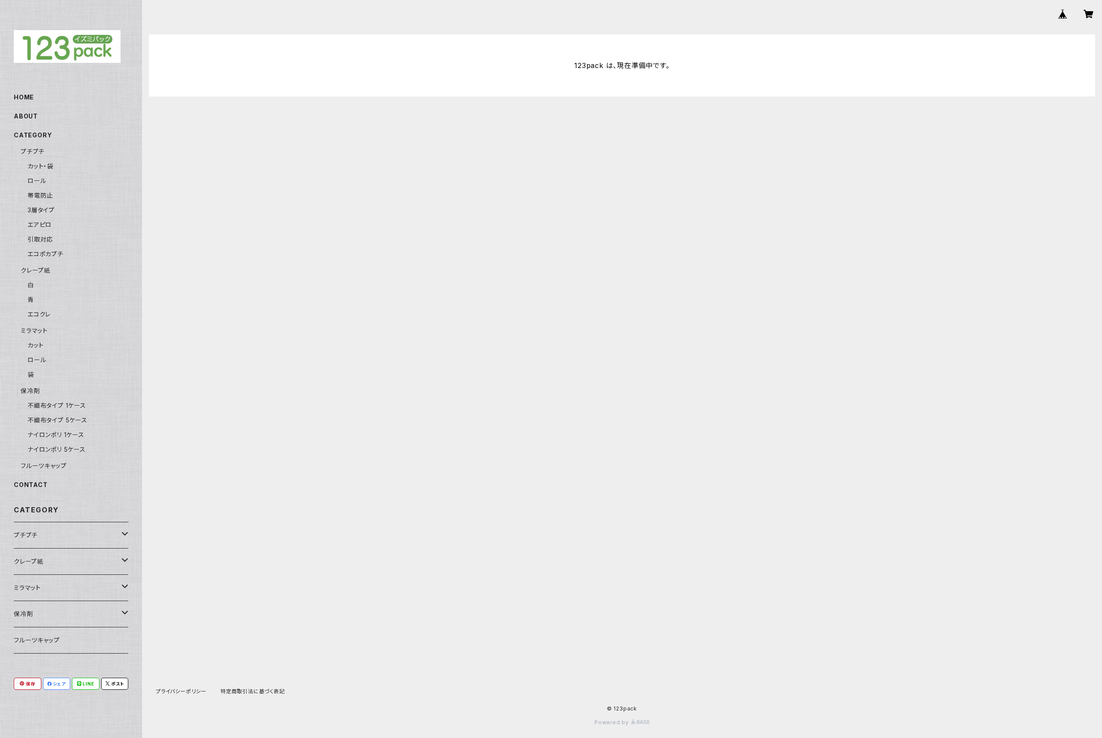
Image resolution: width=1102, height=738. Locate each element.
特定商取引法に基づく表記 (252, 691)
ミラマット (34, 330)
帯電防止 (40, 195)
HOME (24, 97)
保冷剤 (30, 390)
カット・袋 (40, 166)
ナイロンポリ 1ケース (56, 434)
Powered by (612, 722)
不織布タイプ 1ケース (57, 405)
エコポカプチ (45, 253)
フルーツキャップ (43, 465)
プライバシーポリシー (181, 691)
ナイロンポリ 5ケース (57, 449)
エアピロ (40, 224)
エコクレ (39, 314)
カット (35, 345)
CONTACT (31, 484)
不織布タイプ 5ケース (57, 420)
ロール (37, 180)
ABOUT (26, 116)
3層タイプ (41, 210)
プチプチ (32, 151)
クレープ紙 (35, 270)
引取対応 (40, 239)
